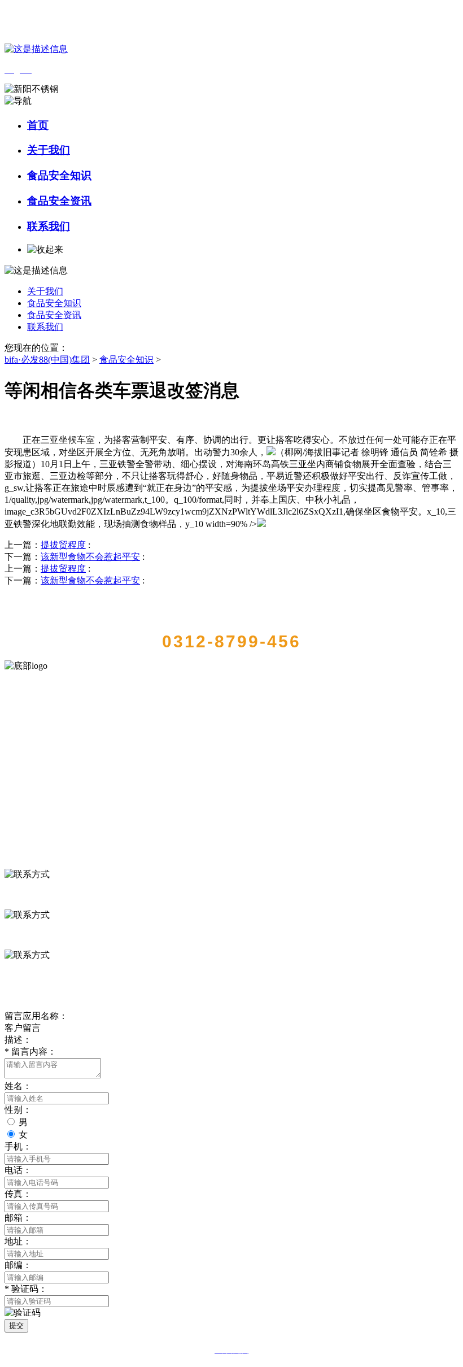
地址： (18, 1241)
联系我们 (48, 226)
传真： (18, 1194)
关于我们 (48, 150)
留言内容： (30, 1051)
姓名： (18, 1086)
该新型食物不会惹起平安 (90, 556)
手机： (18, 1146)
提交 (16, 1325)
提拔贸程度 (63, 545)
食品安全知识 (59, 175)
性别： (18, 1110)
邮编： (18, 1265)
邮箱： (18, 1217)
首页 (38, 125)
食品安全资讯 (59, 201)
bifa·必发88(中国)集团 (47, 359)
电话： (18, 1170)
